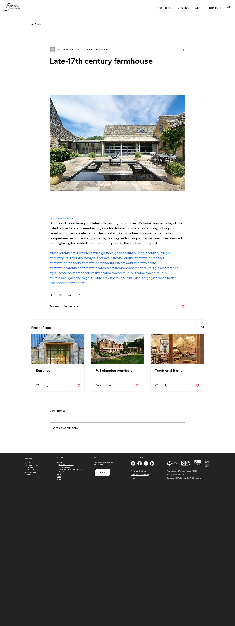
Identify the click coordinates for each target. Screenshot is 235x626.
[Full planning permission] (117, 349)
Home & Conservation (66, 465)
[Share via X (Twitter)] (60, 295)
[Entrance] (57, 349)
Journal (59, 474)
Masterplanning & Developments (70, 469)
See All (200, 327)
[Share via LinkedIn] (69, 295)
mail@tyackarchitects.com (103, 462)
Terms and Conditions (139, 471)
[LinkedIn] (146, 463)
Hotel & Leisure (64, 472)
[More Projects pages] (172, 8)
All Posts (36, 24)
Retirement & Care (65, 467)
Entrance (43, 370)
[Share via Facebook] (51, 295)
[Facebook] (139, 463)
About (59, 477)
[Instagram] (133, 463)
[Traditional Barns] (177, 349)
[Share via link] (78, 295)
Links (133, 478)
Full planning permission (115, 370)
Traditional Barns (168, 370)
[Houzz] (152, 463)
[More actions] (183, 49)
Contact (59, 479)
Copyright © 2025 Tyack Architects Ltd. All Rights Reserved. (184, 478)
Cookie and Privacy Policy (140, 475)
